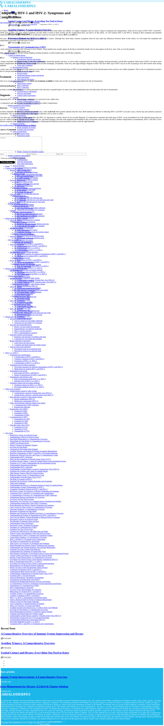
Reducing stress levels (25, 186)
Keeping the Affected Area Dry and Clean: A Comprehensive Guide (34, 455)
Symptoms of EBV (21, 413)
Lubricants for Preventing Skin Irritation (24, 449)
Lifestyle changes (16, 220)
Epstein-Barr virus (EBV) (19, 409)
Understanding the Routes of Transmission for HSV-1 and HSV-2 (33, 515)
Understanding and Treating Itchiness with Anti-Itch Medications (32, 547)
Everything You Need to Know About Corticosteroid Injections (32, 563)
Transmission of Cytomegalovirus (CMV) (24, 586)
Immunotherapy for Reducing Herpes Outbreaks (27, 565)
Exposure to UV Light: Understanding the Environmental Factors (33, 463)
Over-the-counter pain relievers (28, 194)
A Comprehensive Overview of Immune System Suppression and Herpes (35, 584)
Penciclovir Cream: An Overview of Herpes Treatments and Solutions (34, 491)
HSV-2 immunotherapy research (28, 220)
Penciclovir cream (20, 248)
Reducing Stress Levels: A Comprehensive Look (27, 475)
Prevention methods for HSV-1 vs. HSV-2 (32, 274)
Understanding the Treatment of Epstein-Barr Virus (28, 551)
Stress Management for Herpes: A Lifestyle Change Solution (31, 612)
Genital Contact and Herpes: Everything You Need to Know (31, 555)
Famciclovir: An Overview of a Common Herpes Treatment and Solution (35, 501)
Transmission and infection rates (21, 377)
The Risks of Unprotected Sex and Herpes (25, 541)
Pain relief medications (25, 164)
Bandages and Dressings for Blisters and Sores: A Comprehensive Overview (37, 513)
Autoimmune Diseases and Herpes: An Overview (27, 497)
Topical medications (17, 244)
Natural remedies (19, 166)
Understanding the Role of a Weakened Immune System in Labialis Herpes (36, 485)
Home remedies (15, 261)
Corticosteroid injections (22, 232)
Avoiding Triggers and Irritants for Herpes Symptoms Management (33, 451)
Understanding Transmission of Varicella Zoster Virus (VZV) (31, 574)
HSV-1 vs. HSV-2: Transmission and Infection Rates (28, 598)
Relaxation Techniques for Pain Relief (23, 511)
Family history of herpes (22, 212)
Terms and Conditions (22, 178)
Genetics (13, 210)
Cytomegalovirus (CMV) (19, 417)
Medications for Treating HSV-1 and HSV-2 (25, 592)
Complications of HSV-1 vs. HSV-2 (30, 250)
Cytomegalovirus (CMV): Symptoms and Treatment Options (31, 535)
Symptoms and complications (29, 24)
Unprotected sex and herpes (24, 204)
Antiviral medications (21, 230)
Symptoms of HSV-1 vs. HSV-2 (28, 248)
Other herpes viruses (21, 196)
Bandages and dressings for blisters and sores (30, 337)
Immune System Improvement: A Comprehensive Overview (31, 557)
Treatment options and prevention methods (28, 270)
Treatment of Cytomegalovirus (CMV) (23, 527)
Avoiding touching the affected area (29, 198)
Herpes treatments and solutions (16, 218)
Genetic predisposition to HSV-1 (25, 216)
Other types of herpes (12, 389)
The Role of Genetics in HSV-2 (21, 479)
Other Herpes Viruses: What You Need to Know (27, 473)
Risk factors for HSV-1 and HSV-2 (29, 260)
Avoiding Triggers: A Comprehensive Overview (27, 594)
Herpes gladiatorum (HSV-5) (27, 286)
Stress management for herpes (24, 226)
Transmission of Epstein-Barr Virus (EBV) (25, 580)
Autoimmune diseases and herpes (26, 172)
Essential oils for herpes (22, 242)
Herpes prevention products (15, 317)
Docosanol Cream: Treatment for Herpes (24, 525)
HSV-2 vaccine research (22, 331)
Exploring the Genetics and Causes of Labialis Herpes (29, 471)
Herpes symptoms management (16, 269)
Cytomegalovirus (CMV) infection (26, 405)
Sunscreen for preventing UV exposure (31, 210)
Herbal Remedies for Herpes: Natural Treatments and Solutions (32, 545)
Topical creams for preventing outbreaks (28, 321)
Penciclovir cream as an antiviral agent (27, 351)
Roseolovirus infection (22, 407)
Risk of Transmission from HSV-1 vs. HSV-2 (26, 561)
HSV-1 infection (20, 200)
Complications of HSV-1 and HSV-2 (30, 244)
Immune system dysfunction (20, 170)
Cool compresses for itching (27, 168)
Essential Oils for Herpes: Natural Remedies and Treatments (31, 481)
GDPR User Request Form (23, 176)
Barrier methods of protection (20, 341)
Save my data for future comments (13, 158)
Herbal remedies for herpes (23, 238)
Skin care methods (16, 309)
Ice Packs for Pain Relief (18, 447)
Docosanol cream (20, 246)
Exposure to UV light (21, 184)
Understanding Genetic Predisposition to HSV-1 (27, 487)
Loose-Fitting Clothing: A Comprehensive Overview (28, 537)
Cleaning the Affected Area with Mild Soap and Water (29, 531)
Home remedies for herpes (23, 240)
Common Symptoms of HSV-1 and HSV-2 (25, 596)
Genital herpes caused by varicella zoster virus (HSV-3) (36, 282)
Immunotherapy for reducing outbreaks (28, 329)
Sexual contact (19, 186)
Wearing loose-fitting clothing (27, 180)
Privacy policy (45, 724)
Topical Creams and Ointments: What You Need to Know (30, 533)
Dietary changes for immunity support (27, 265)
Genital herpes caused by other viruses (26, 278)
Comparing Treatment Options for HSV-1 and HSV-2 (29, 489)
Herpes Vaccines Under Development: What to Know (29, 567)
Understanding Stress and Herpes (21, 523)
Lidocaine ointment (21, 250)
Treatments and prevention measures (25, 252)
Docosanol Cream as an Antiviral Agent (24, 519)
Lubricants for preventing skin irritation (28, 339)
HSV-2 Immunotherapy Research (21, 588)
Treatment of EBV (20, 411)
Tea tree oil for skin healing (23, 263)
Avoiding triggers (20, 222)
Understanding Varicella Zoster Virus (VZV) (25, 477)
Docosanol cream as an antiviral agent (30, 236)
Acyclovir (17, 254)
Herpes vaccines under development (27, 327)
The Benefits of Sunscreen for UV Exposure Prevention (29, 618)
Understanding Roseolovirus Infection (23, 465)
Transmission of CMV (22, 419)
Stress (16, 182)
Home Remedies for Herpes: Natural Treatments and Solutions (32, 505)
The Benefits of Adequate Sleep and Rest (24, 521)
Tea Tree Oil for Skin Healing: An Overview (25, 590)
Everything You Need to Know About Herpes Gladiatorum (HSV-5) (34, 559)
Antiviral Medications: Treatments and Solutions (27, 578)
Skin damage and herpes (22, 192)
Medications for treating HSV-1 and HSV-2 (32, 256)
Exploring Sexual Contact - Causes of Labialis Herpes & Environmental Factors (38, 461)
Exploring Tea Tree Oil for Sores (21, 529)
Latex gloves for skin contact (24, 343)
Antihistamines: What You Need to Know (24, 437)
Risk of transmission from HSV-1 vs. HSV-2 (33, 266)
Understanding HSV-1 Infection (21, 467)
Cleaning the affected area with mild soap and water (35, 200)
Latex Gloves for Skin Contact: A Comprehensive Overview (31, 507)
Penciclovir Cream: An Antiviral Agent (23, 435)
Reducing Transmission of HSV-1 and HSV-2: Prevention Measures (34, 453)
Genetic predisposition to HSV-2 (25, 214)
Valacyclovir (18, 259)
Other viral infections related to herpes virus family (27, 403)
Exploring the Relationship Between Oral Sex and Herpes (30, 582)
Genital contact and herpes (23, 208)
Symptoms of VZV (21, 427)
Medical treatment (16, 271)
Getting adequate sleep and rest (25, 297)
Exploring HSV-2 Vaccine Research (22, 576)
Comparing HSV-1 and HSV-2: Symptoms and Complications (32, 493)
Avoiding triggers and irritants (24, 291)
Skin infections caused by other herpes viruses (29, 284)
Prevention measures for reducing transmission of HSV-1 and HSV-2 (41, 254)
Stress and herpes (20, 190)
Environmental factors (17, 180)
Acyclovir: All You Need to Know (22, 499)
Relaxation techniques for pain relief (27, 289)
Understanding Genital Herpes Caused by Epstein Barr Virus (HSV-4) (34, 469)
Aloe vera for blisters (21, 283)
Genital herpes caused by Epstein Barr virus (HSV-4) (35, 280)
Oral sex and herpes (21, 206)
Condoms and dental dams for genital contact (33, 232)
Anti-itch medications (21, 275)
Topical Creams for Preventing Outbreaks (24, 602)
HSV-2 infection (20, 198)
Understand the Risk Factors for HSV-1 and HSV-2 (28, 572)
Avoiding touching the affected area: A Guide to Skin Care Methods (34, 608)
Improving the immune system (25, 224)
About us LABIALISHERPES (51, 722)
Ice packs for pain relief (22, 267)
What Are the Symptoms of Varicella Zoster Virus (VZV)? (30, 459)
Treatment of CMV (21, 423)
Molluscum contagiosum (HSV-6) (26, 401)
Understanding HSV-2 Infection (21, 457)
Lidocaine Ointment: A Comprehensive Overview (27, 509)
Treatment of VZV (20, 429)
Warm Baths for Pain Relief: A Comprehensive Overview (30, 441)
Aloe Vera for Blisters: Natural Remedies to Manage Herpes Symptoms (35, 517)
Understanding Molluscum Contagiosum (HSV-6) (27, 620)
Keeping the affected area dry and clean (31, 202)
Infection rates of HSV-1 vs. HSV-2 (29, 268)
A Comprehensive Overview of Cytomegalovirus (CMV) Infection (33, 495)
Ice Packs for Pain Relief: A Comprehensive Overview (29, 610)
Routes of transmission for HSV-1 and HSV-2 (30, 375)
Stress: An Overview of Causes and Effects (25, 606)
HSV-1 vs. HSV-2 (14, 24)
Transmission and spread (18, 371)
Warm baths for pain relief (23, 303)
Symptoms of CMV (24, 308)
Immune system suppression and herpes (28, 174)
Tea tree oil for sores (21, 285)
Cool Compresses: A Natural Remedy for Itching (27, 604)
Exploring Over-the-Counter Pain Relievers (25, 549)
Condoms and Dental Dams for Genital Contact (26, 614)
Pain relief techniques (17, 301)
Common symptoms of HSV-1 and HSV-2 (32, 246)
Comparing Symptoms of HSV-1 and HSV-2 (26, 570)
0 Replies (36, 23)
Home (7, 166)
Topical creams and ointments (24, 234)
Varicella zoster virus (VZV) (20, 425)
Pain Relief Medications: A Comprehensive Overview (29, 439)
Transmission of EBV (22, 415)
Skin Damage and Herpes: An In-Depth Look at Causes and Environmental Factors (39, 553)
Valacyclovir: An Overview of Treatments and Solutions (29, 543)
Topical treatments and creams (20, 319)
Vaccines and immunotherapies (21, 325)
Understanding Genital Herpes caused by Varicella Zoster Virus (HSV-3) (35, 616)
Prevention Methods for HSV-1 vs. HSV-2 (25, 622)
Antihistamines (19, 273)
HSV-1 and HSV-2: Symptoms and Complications (27, 539)
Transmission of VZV (22, 431)
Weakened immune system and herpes (27, 188)
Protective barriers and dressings (21, 335)
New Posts (9, 433)
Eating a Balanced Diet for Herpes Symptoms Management (31, 600)
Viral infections (15, 194)
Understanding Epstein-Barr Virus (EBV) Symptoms (28, 503)
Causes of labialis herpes (14, 168)
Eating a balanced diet (25, 182)
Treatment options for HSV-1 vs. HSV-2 (31, 272)
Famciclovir (18, 256)
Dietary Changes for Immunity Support (23, 445)
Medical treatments (16, 228)
